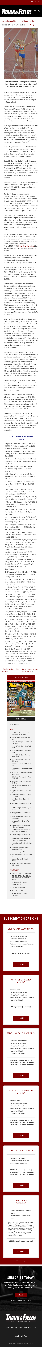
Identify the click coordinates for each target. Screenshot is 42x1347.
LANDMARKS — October (18, 885)
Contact (27, 1328)
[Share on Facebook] (27, 25)
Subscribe (21, 964)
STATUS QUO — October (18, 887)
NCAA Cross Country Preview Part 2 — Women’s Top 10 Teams (21, 733)
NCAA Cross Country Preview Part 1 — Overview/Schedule (21, 826)
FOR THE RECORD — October (19, 893)
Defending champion (26, 246)
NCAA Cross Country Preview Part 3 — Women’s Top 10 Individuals (21, 830)
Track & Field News (17, 11)
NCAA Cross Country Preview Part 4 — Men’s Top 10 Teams (21, 835)
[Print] (33, 25)
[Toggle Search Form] (39, 11)
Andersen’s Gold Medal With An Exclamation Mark (20, 848)
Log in (29, 1300)
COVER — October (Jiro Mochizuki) (21, 873)
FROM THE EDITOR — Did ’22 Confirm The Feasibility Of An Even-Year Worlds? (21, 877)
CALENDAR (15, 896)
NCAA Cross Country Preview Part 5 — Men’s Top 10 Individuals (21, 839)
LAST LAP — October (17, 890)
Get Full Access (21, 678)
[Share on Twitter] (30, 25)
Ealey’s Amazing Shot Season (20, 852)
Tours (7, 1328)
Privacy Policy (16, 1328)
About (35, 1328)
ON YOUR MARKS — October (19, 882)
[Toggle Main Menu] (35, 11)
